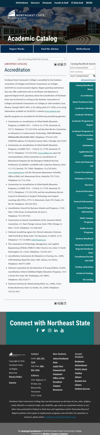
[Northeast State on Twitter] (43, 330)
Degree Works (16, 48)
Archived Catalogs (84, 273)
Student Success (82, 388)
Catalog (78, 373)
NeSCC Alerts (81, 369)
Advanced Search (88, 79)
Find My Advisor (50, 48)
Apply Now (58, 366)
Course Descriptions (84, 172)
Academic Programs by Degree (82, 123)
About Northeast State (82, 102)
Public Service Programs (86, 230)
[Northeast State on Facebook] (37, 330)
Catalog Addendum (84, 267)
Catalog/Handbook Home (84, 87)
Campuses (57, 374)
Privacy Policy (15, 376)
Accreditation (86, 95)
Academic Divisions (84, 114)
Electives (89, 185)
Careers (12, 382)
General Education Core (84, 193)
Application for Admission (86, 153)
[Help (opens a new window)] (65, 64)
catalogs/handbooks (31, 431)
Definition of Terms (84, 178)
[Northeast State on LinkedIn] (56, 330)
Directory (35, 2)
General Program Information (85, 209)
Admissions (87, 145)
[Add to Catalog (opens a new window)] (55, 64)
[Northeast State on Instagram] (49, 330)
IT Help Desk (77, 2)
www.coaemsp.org (16, 172)
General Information (83, 201)
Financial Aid (59, 370)
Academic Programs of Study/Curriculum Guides (82, 135)
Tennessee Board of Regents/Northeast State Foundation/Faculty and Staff (84, 253)
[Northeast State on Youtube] (62, 330)
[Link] (26, 14)
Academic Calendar (84, 108)
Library (78, 377)
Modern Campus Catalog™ (55, 433)
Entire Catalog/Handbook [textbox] (79, 68)
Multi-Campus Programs (86, 220)
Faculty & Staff (61, 2)
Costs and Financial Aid (84, 164)
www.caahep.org (45, 153)
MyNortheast (22, 2)
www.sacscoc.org (52, 111)
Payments (47, 2)
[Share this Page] (58, 64)
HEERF (89, 2)
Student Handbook (84, 238)
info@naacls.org (38, 239)
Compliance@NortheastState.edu (59, 417)
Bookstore (79, 361)
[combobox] (41, 59)
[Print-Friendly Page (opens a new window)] (61, 64)
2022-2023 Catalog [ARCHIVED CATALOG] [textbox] (33, 59)
